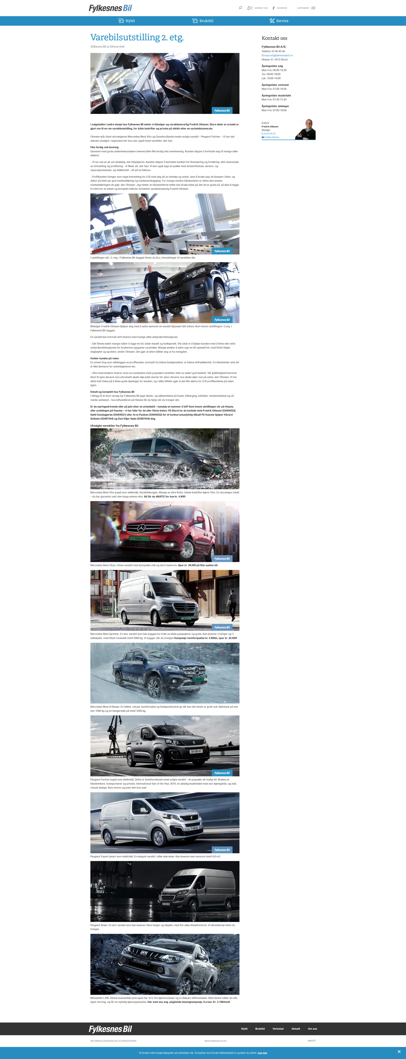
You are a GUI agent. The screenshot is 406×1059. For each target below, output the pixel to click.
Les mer (262, 1052)
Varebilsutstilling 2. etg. (137, 37)
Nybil (130, 20)
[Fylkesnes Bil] (110, 9)
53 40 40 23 (269, 133)
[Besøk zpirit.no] (312, 1041)
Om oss (312, 1028)
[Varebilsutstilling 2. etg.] (164, 84)
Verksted (278, 1028)
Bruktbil (206, 20)
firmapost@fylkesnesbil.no (277, 55)
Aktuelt (295, 1028)
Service (282, 20)
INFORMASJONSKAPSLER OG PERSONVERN (113, 1040)
